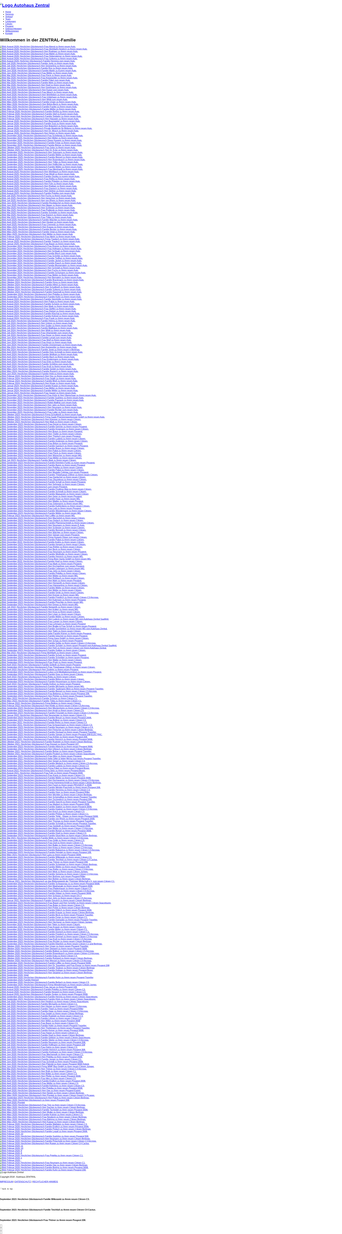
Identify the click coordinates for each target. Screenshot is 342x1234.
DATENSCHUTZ (23, 1182)
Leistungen (10, 21)
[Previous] (1, 1229)
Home (8, 12)
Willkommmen (12, 31)
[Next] (1, 1226)
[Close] (1, 1232)
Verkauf (9, 17)
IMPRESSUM (6, 1182)
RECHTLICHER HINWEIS (45, 1182)
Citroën (8, 24)
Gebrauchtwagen (13, 29)
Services (9, 14)
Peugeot (9, 26)
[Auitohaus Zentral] (25, 5)
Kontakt (9, 33)
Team (8, 19)
